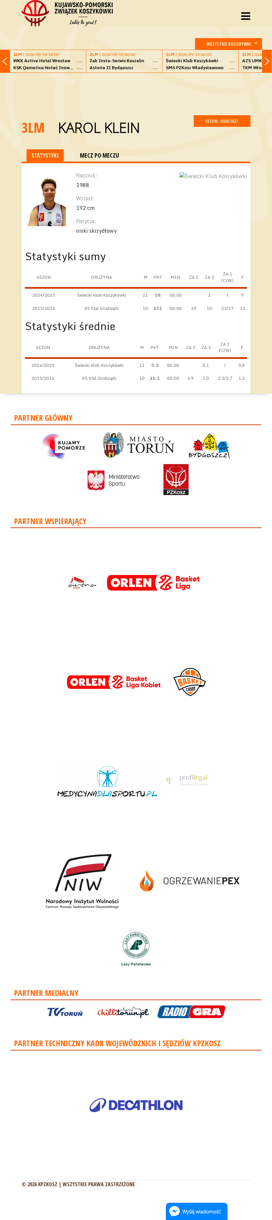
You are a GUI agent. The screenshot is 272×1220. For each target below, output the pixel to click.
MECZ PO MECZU (99, 155)
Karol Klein (99, 127)
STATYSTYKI (45, 155)
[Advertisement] (142, 93)
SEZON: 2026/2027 (222, 121)
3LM (33, 127)
